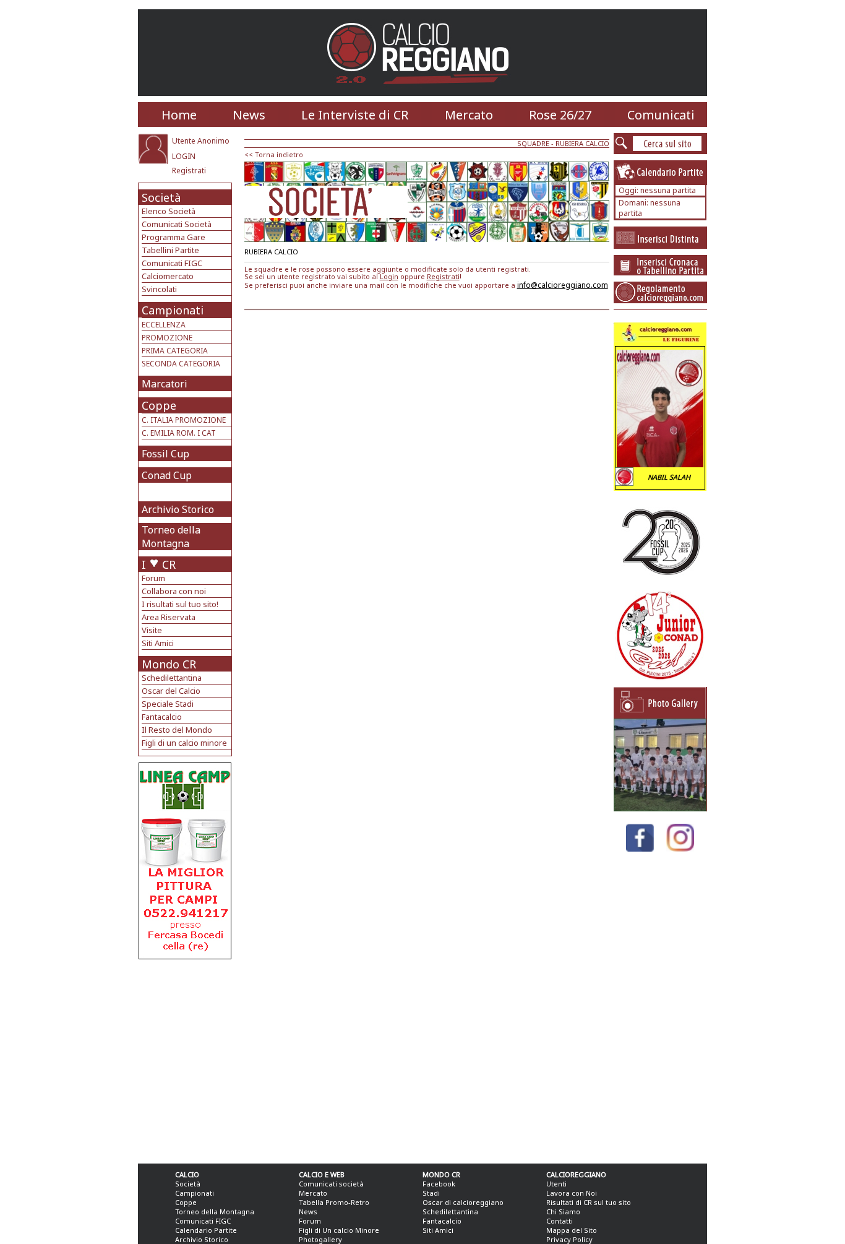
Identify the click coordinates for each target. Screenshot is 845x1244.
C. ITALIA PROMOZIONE (184, 420)
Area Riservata (168, 617)
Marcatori (164, 384)
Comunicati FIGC (172, 263)
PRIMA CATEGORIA (175, 350)
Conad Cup (167, 475)
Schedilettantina (172, 677)
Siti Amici (158, 643)
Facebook (438, 1183)
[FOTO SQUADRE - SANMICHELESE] (660, 808)
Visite (152, 630)
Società (161, 197)
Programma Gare (173, 237)
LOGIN (183, 156)
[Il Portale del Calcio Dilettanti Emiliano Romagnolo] (423, 92)
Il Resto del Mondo (177, 729)
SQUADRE (533, 143)
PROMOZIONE (167, 337)
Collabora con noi (174, 591)
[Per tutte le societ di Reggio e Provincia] (185, 956)
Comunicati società (331, 1183)
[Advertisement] (186, 1058)
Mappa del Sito (571, 1230)
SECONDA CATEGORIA (181, 363)
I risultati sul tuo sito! (180, 604)
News (249, 114)
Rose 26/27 (560, 114)
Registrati (189, 170)
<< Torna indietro (273, 154)
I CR (159, 564)
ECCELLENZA (164, 324)
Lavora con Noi (571, 1193)
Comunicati (661, 114)
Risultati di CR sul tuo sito (588, 1202)
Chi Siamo (563, 1211)
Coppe (159, 405)
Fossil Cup (165, 453)
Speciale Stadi (168, 703)
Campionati (173, 310)
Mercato (469, 114)
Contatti (559, 1220)
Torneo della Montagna (171, 536)
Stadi (431, 1193)
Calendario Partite (206, 1230)
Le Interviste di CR (354, 114)
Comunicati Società (177, 224)
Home (179, 114)
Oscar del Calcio (171, 690)
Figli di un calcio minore (184, 742)
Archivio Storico (178, 509)
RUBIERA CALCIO (582, 143)
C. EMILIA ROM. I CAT (179, 433)
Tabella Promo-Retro (334, 1202)
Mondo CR (169, 664)
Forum (153, 578)
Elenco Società (168, 211)
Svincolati (159, 289)
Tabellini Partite (170, 250)
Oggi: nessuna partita (657, 190)
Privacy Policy (569, 1239)
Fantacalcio (162, 716)
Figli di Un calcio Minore (339, 1230)
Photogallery (320, 1239)
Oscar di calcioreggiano (463, 1202)
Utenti (556, 1183)
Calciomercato (168, 276)
